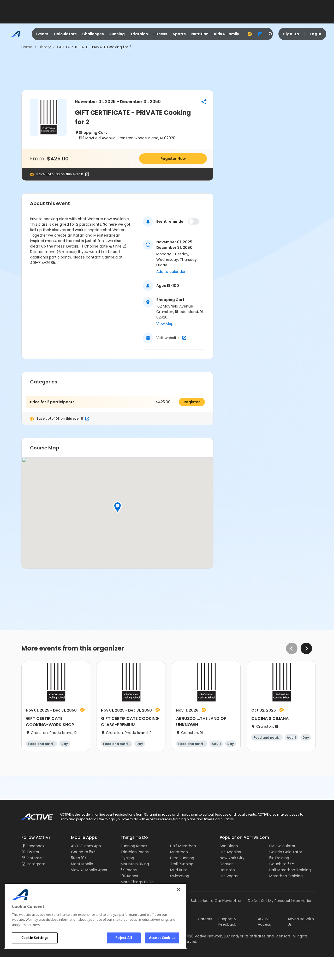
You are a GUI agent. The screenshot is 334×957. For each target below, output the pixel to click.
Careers (205, 919)
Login (315, 34)
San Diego (229, 845)
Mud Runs (179, 869)
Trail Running (181, 863)
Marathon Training (286, 875)
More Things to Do (137, 881)
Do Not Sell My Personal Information (280, 900)
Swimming (179, 875)
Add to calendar (171, 271)
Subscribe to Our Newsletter (216, 900)
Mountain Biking (135, 863)
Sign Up (291, 34)
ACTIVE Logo (32, 814)
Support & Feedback (227, 921)
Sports (179, 34)
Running (117, 34)
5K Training (279, 857)
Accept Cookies (162, 937)
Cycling (127, 857)
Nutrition (199, 34)
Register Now (173, 158)
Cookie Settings (34, 937)
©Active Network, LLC (205, 936)
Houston (227, 869)
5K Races (129, 869)
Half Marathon (183, 845)
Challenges (93, 34)
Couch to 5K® (83, 851)
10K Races (129, 875)
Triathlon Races (135, 851)
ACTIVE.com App (86, 845)
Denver (226, 863)
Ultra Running (182, 857)
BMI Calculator (282, 845)
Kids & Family (226, 34)
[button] (204, 102)
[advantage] (250, 34)
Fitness (160, 34)
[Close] (178, 889)
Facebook (35, 845)
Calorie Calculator (285, 851)
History (45, 47)
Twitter (33, 851)
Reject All (123, 937)
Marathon (179, 851)
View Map (165, 323)
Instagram (36, 863)
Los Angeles (230, 851)
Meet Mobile (82, 863)
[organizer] (260, 34)
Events (42, 34)
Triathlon (139, 34)
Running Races (134, 845)
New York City (232, 857)
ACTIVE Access (264, 921)
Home (26, 47)
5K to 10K (79, 857)
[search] (271, 34)
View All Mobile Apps (89, 869)
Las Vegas (229, 875)
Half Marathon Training (290, 869)
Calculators (65, 34)
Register (192, 402)
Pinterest (35, 857)
